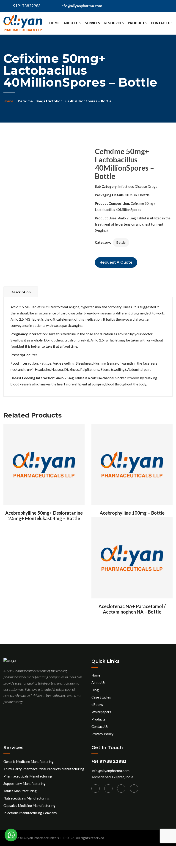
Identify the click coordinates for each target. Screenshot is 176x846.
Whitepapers (101, 712)
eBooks (97, 704)
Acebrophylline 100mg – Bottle (132, 513)
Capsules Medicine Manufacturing (29, 805)
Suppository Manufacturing (24, 783)
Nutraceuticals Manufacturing (26, 798)
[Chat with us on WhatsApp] (11, 835)
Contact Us (162, 23)
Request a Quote (116, 262)
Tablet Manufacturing (20, 791)
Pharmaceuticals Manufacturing (27, 776)
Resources (114, 23)
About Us (72, 23)
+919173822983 (25, 5)
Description (21, 292)
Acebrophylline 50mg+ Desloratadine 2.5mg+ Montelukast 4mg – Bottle (44, 515)
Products (137, 23)
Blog (95, 690)
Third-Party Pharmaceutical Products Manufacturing (43, 769)
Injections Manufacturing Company (30, 813)
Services (92, 23)
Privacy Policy (102, 734)
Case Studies (101, 697)
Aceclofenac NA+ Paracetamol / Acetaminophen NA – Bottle (132, 608)
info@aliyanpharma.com (81, 5)
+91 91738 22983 (108, 761)
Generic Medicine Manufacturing (28, 761)
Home (54, 23)
